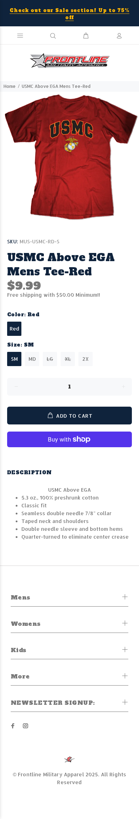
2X (85, 359)
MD (32, 359)
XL (68, 359)
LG (50, 359)
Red (14, 329)
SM (14, 359)
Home (10, 86)
